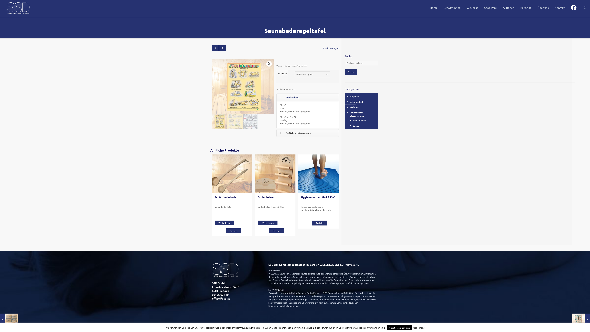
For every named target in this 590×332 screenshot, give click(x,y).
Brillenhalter (266, 197)
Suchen (351, 72)
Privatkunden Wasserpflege (357, 114)
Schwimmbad (356, 101)
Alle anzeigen (331, 48)
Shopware (354, 96)
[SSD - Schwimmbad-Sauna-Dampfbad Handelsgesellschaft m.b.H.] (18, 7)
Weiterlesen (224, 222)
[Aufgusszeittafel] (581, 320)
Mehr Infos (419, 327)
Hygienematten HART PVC (318, 197)
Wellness (354, 107)
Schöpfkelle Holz (225, 197)
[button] (269, 64)
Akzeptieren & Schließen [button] (399, 327)
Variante (282, 73)
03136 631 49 (220, 294)
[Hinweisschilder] (9, 320)
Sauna (356, 125)
